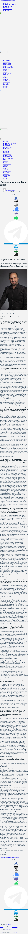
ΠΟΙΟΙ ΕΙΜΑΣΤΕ (7, 9)
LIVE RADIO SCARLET (9, 4)
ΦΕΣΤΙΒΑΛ (6, 86)
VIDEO (5, 76)
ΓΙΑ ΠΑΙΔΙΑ (6, 82)
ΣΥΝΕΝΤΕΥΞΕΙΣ (7, 66)
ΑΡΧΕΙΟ (5, 79)
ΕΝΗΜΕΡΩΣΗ (7, 63)
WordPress (14, 927)
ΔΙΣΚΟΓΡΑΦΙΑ (7, 73)
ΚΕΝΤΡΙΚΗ (6, 3)
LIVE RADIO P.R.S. (8, 6)
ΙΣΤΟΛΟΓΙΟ (6, 60)
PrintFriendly (11, 857)
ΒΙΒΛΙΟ (5, 72)
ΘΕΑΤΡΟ (5, 70)
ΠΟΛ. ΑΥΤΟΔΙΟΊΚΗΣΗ (9, 67)
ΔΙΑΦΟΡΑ (6, 83)
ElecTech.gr (8, 924)
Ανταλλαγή (17, 857)
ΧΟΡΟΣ (5, 87)
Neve (1, 927)
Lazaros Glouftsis (10, 190)
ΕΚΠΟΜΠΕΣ (6, 7)
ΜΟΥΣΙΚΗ (6, 69)
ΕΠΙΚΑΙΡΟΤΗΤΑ (7, 65)
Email (7, 857)
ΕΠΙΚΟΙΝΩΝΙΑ (7, 10)
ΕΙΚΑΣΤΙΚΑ (6, 85)
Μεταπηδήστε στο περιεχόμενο (7, 0)
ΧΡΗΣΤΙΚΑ (6, 77)
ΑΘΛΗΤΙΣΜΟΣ (7, 80)
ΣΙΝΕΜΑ (5, 75)
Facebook (2, 857)
